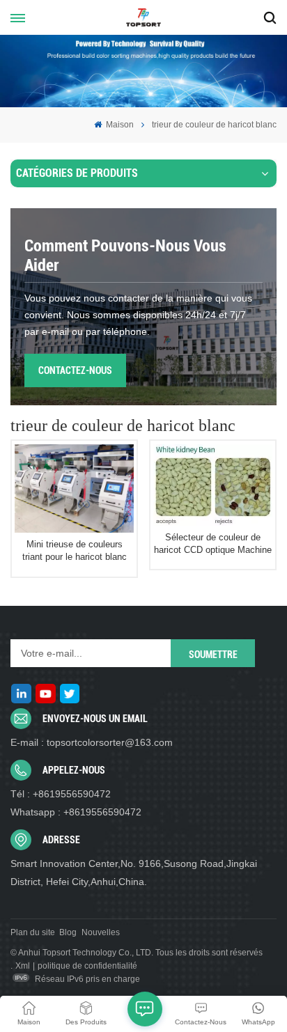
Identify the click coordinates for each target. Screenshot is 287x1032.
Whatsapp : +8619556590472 (75, 812)
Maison (119, 125)
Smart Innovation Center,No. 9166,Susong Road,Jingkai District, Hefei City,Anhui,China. (133, 872)
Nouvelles (101, 932)
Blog (68, 932)
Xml (22, 966)
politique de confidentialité (87, 966)
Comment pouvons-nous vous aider (125, 255)
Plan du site (32, 932)
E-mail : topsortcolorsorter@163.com (91, 742)
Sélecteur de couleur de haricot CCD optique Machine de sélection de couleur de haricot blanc (213, 544)
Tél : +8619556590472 (60, 793)
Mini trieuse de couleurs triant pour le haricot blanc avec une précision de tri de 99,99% (74, 551)
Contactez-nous (75, 370)
